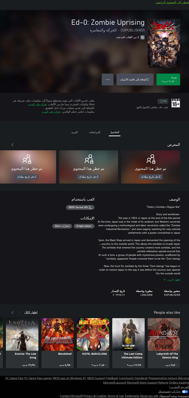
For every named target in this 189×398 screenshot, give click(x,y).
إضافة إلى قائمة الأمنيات (133, 79)
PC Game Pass (14, 378)
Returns (163, 382)
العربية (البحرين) (179, 387)
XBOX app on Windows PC (69, 378)
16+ (164, 101)
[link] (164, 343)
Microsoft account (114, 382)
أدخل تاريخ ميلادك (150, 177)
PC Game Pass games (38, 378)
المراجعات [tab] (94, 132)
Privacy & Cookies (95, 396)
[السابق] (20, 144)
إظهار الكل (30, 312)
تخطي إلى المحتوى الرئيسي (172, 2)
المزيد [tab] (74, 132)
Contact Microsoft (71, 396)
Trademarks (132, 396)
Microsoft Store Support (142, 382)
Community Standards (133, 378)
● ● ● (107, 79)
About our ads (149, 396)
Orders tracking (179, 382)
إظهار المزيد (173, 279)
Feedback (112, 378)
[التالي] (12, 144)
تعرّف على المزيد (37, 104)
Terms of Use (115, 396)
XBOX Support (96, 378)
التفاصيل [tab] (114, 132)
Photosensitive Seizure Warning (168, 378)
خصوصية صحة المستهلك (174, 396)
